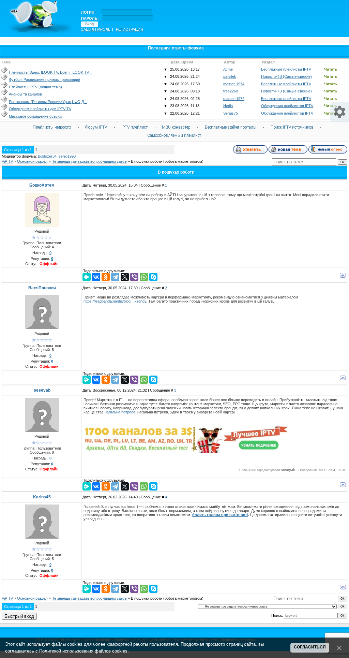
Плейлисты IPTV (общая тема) (35, 87)
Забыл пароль (95, 29)
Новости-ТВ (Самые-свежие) (286, 76)
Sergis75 (230, 113)
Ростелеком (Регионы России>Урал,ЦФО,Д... (48, 102)
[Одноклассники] (106, 277)
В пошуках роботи (146, 161)
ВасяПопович (42, 288)
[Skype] (153, 277)
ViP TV (7, 161)
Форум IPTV (96, 127)
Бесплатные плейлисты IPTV (286, 69)
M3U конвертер (176, 127)
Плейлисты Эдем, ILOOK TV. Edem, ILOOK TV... (50, 72)
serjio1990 (67, 156)
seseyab (42, 390)
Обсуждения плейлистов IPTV (287, 106)
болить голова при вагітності (220, 515)
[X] (125, 277)
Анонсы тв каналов (25, 94)
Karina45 (42, 497)
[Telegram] (115, 277)
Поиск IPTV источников (292, 127)
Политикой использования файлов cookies (83, 651)
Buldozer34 (47, 156)
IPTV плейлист (134, 127)
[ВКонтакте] (96, 277)
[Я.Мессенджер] (86, 277)
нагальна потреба (120, 412)
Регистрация (129, 29)
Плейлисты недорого (52, 127)
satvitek (229, 76)
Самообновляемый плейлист (174, 135)
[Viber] (134, 277)
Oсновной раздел (32, 161)
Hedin (228, 106)
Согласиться (310, 647)
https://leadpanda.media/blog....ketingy (115, 301)
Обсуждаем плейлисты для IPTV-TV (40, 109)
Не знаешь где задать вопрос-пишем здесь (89, 161)
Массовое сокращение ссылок (35, 116)
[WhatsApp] (144, 277)
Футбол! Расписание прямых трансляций (44, 79)
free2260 (230, 91)
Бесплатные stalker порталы (230, 127)
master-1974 (233, 84)
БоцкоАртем (42, 185)
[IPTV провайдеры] (186, 451)
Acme (228, 69)
